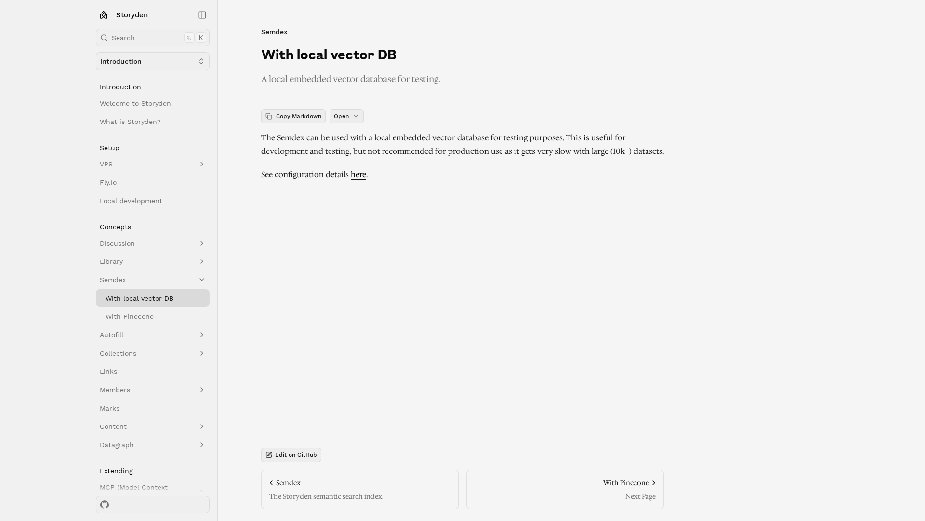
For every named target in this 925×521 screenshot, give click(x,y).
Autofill (111, 335)
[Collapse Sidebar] (202, 15)
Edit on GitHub (296, 455)
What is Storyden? (130, 121)
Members (115, 390)
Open (341, 116)
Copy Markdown (298, 116)
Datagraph (117, 445)
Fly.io (108, 182)
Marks (109, 408)
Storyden (132, 15)
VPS (106, 164)
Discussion (117, 243)
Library (111, 261)
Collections (118, 353)
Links (108, 371)
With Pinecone (130, 316)
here (358, 174)
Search (157, 37)
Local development (131, 201)
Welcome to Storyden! (136, 103)
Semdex (113, 280)
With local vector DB (139, 298)
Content (113, 426)
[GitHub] (104, 504)
